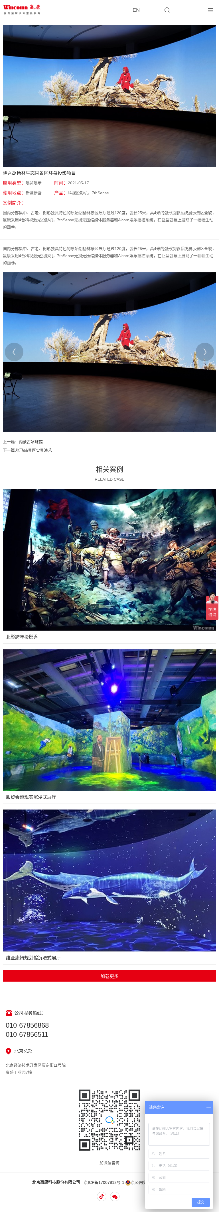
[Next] (205, 352)
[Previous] (14, 352)
